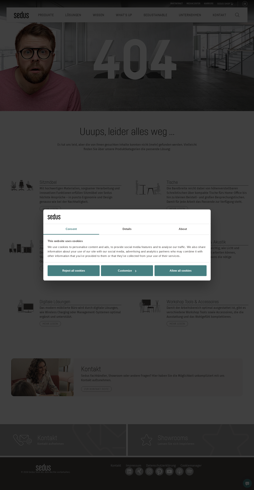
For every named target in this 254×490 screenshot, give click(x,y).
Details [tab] (127, 228)
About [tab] (183, 228)
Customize (125, 270)
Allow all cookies (181, 270)
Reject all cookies (73, 270)
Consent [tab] (71, 228)
